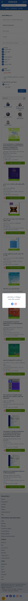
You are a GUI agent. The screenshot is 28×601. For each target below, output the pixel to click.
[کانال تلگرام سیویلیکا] (12, 304)
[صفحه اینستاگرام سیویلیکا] (15, 304)
